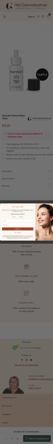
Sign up (17, 229)
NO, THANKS (18, 232)
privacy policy (26, 235)
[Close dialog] (51, 205)
